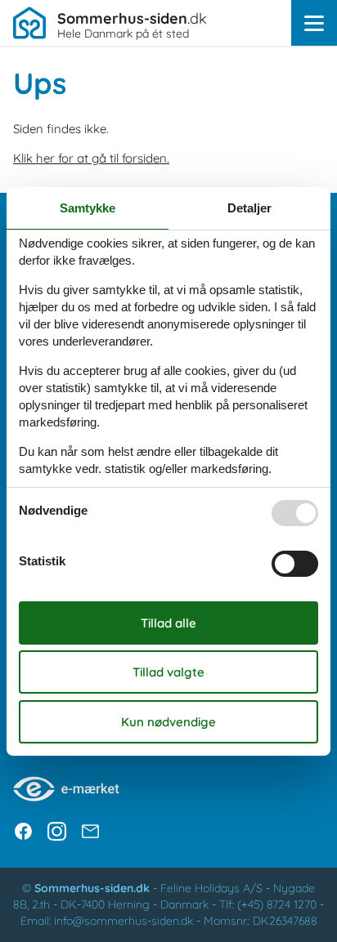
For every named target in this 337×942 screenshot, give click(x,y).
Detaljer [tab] (249, 208)
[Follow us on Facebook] (23, 831)
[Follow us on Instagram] (57, 831)
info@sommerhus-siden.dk (123, 920)
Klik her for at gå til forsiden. (91, 158)
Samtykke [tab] (87, 208)
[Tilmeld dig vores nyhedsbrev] (90, 831)
